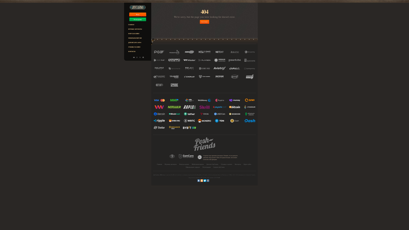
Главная (131, 25)
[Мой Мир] (208, 180)
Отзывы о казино (134, 47)
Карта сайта (247, 164)
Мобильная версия (135, 38)
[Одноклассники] (201, 180)
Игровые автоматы (135, 29)
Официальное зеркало (193, 167)
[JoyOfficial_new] (140, 57)
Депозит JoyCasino (134, 42)
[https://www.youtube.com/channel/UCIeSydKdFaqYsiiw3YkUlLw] (133, 57)
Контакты (131, 51)
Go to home (204, 22)
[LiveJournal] (211, 180)
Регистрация (138, 19)
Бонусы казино (133, 33)
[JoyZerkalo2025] (143, 57)
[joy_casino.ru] (136, 57)
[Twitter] (205, 180)
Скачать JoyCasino (219, 167)
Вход (137, 14)
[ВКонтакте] (198, 180)
